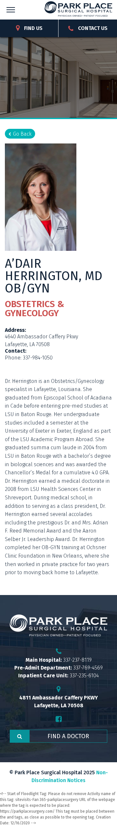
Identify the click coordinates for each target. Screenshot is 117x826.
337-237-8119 (77, 660)
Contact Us (92, 28)
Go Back (22, 134)
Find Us (33, 28)
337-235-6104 (84, 675)
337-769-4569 (88, 668)
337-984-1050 (38, 358)
